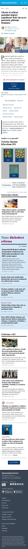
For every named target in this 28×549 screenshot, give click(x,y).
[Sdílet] (23, 8)
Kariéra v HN (5, 505)
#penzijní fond (18, 107)
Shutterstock (22, 51)
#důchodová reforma (8, 104)
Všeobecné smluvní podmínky (9, 519)
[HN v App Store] (17, 491)
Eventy (3, 526)
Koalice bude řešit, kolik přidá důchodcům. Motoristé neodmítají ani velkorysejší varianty (13, 279)
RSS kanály (4, 530)
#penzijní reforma (7, 107)
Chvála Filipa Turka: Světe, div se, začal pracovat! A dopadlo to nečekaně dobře (13, 307)
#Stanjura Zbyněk (13, 110)
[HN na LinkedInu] (18, 484)
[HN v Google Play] (7, 491)
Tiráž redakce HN (6, 500)
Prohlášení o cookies (7, 514)
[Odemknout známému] (26, 8)
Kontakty (4, 498)
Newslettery (5, 528)
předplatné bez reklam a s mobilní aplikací (12, 94)
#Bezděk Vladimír (7, 116)
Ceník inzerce (5, 507)
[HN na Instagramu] (15, 484)
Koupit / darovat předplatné (8, 523)
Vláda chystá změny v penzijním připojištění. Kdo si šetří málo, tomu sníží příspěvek (13, 212)
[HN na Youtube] (22, 484)
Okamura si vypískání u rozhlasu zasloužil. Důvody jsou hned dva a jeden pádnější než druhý (14, 408)
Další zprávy (14, 462)
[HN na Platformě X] (11, 484)
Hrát (8, 160)
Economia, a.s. (11, 475)
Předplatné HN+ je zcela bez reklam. (19, 192)
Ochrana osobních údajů (8, 512)
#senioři (5, 110)
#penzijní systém (18, 116)
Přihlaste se (20, 100)
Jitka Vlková (8, 27)
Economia (4, 503)
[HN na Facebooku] (13, 484)
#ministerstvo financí (8, 113)
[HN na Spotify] (20, 484)
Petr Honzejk (10, 403)
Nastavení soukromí (6, 516)
